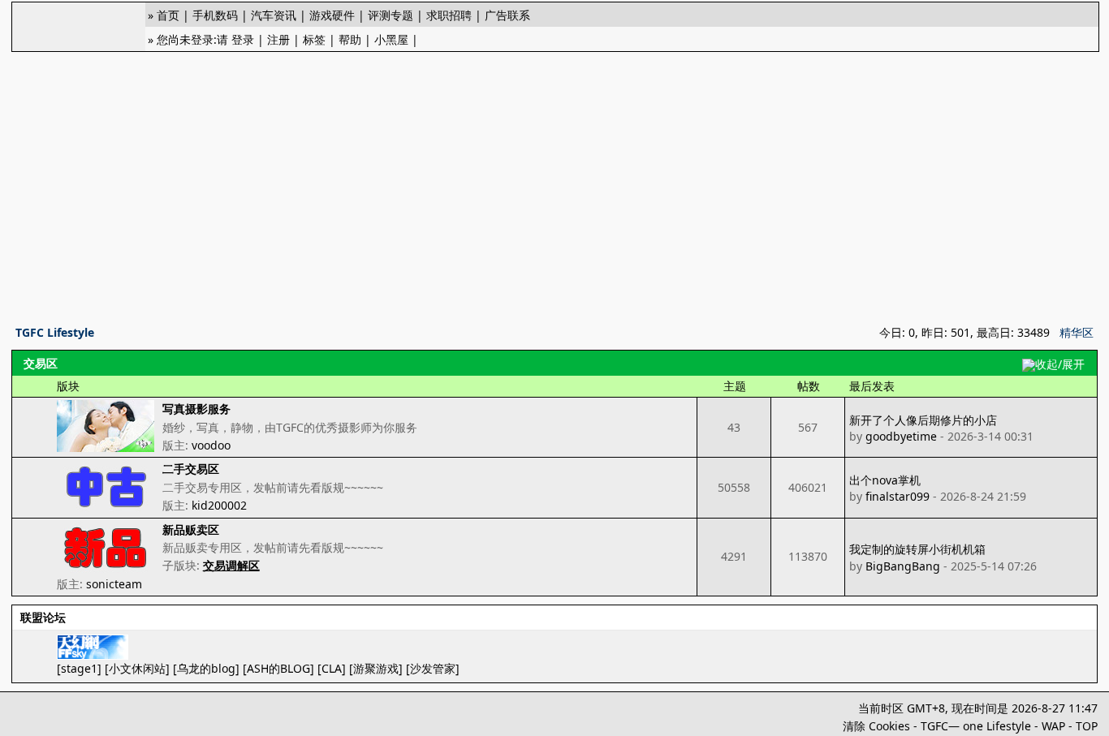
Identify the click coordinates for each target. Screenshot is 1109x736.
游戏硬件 (332, 15)
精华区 (1076, 332)
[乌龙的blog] (206, 668)
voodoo (211, 445)
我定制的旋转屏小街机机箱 (917, 549)
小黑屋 (391, 39)
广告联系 (507, 15)
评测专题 (390, 15)
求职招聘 (449, 15)
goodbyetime (901, 436)
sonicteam (114, 584)
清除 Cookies (876, 726)
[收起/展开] (1053, 365)
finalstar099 (897, 496)
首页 (168, 15)
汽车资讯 (273, 15)
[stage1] (79, 668)
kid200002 (219, 505)
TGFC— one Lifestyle (976, 726)
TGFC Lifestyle (54, 332)
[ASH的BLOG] (278, 668)
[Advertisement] (554, 183)
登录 (242, 39)
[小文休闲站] (137, 668)
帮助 (350, 39)
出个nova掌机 (885, 480)
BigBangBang (902, 566)
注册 (278, 39)
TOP (1087, 726)
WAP (1053, 726)
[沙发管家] (433, 668)
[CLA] (331, 668)
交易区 (41, 363)
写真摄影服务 (196, 408)
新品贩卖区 (190, 529)
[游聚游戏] (376, 668)
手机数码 (215, 15)
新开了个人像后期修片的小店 (923, 420)
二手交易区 (190, 468)
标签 (314, 39)
